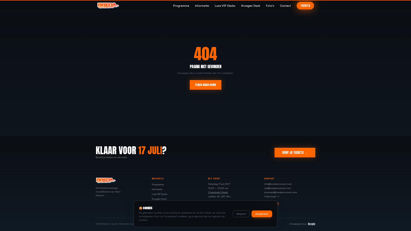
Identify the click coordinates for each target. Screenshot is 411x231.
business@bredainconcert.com (280, 192)
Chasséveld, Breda (218, 192)
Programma (181, 5)
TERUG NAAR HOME (205, 85)
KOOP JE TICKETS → (295, 152)
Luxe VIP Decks (225, 5)
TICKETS (305, 5)
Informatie (202, 5)
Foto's (270, 5)
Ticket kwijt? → (271, 196)
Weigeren (241, 213)
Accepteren (261, 213)
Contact (285, 5)
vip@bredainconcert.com (277, 188)
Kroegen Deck (250, 5)
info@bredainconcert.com (278, 184)
